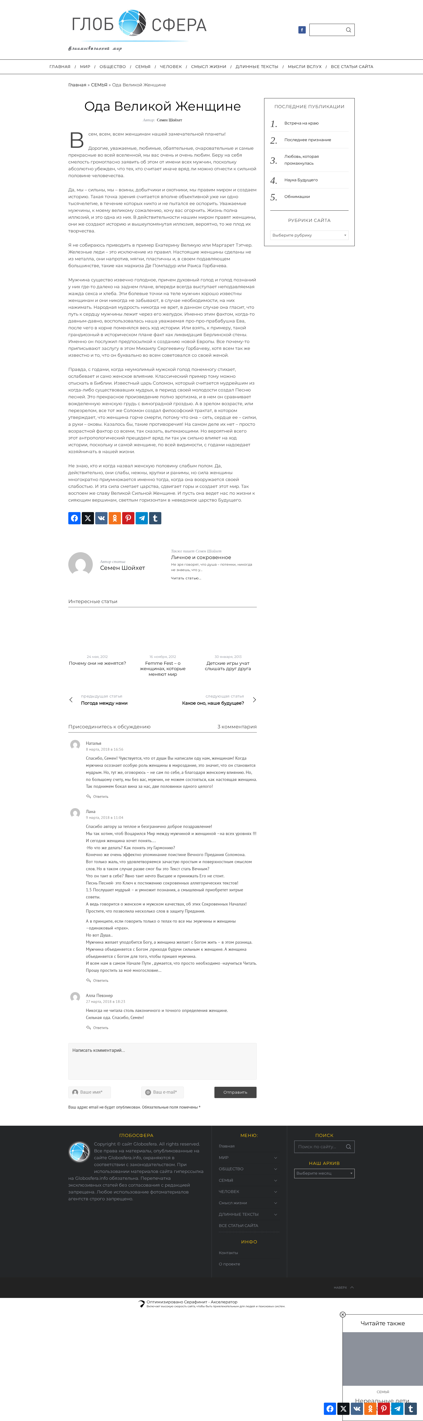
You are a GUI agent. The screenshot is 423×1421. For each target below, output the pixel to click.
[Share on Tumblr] (155, 518)
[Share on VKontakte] (101, 518)
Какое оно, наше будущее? (213, 700)
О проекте (229, 1264)
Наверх (340, 1287)
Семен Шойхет (169, 119)
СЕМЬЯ (99, 85)
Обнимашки (297, 196)
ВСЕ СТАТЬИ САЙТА (238, 1225)
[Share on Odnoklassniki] (115, 518)
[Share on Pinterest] (128, 518)
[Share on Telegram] (142, 518)
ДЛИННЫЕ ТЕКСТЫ (239, 1214)
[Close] (343, 1315)
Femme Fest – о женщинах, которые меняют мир (163, 669)
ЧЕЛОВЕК (229, 1191)
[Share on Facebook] (74, 518)
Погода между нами (104, 700)
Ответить (100, 796)
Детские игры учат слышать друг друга (228, 666)
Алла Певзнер (99, 995)
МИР (223, 1157)
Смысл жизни (233, 1203)
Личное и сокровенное (201, 557)
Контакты (228, 1252)
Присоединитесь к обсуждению (109, 727)
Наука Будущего (301, 180)
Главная (77, 85)
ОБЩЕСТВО (231, 1169)
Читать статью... (186, 578)
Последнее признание (307, 140)
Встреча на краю (301, 123)
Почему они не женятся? (97, 663)
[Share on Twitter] (88, 518)
